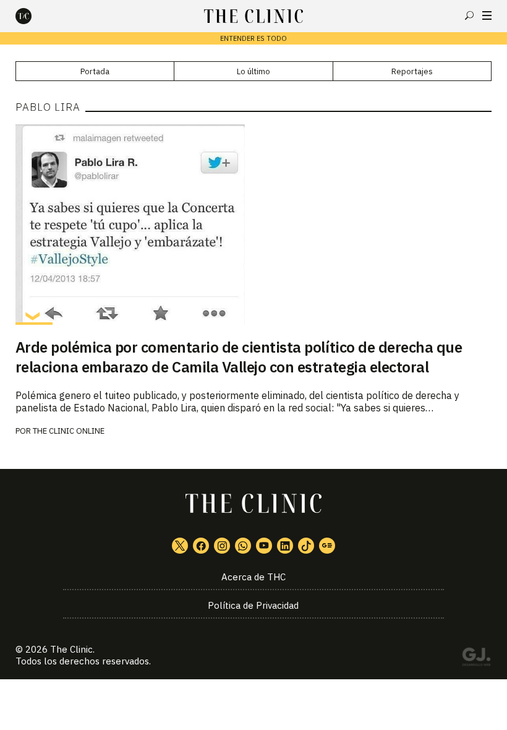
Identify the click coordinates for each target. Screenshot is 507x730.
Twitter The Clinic (180, 546)
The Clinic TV (264, 546)
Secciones (487, 15)
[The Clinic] (34, 16)
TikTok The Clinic (306, 546)
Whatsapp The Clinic (243, 546)
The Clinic (71, 649)
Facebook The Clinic (201, 546)
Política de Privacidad (253, 605)
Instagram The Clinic (222, 546)
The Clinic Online (68, 431)
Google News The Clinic (327, 546)
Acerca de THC (253, 577)
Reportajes (412, 71)
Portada (94, 71)
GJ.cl (476, 658)
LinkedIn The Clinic (285, 546)
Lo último (253, 71)
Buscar (469, 15)
